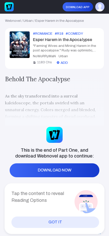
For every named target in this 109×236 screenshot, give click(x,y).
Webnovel (13, 21)
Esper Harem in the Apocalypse (59, 21)
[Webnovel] (9, 6)
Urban (28, 21)
